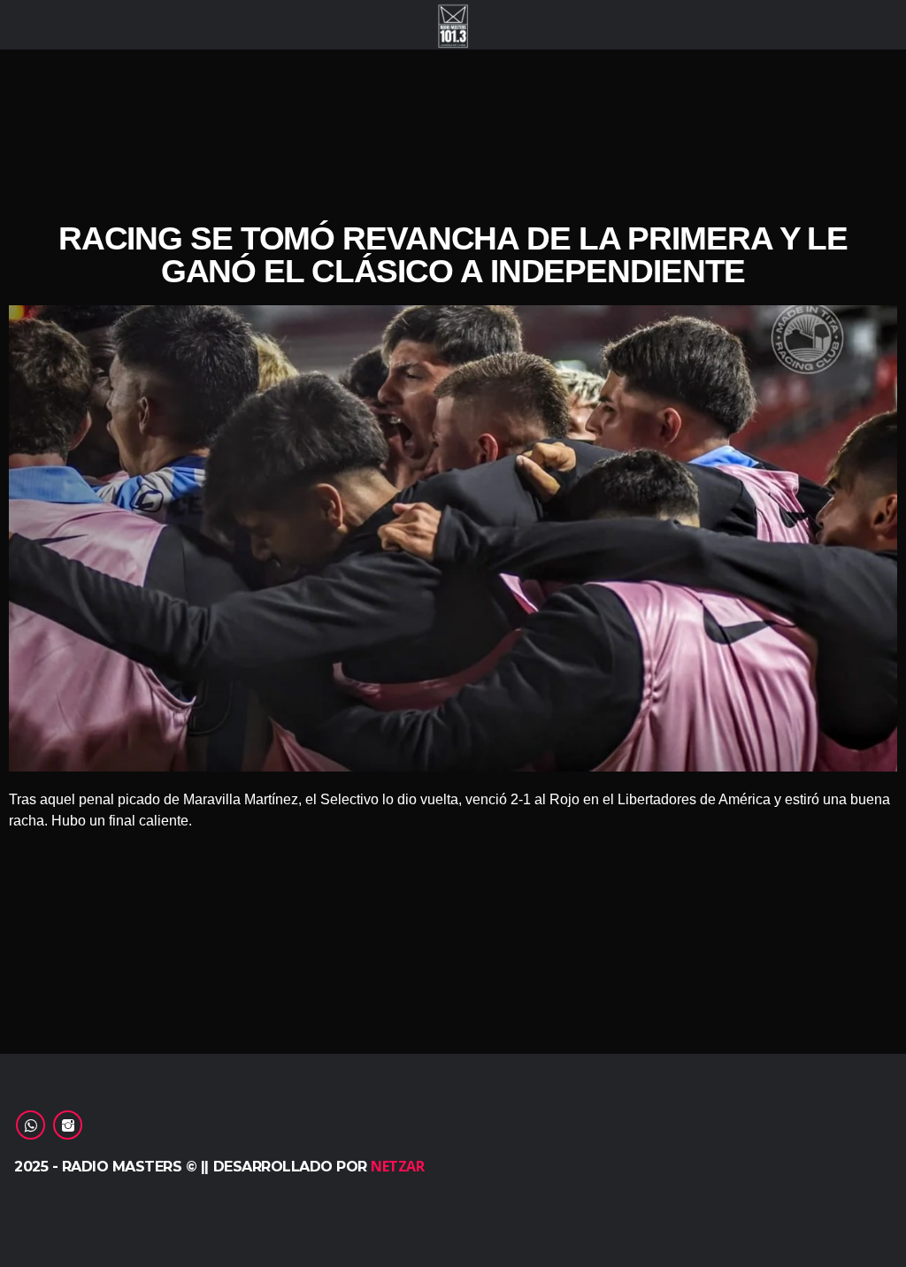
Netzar (397, 1166)
